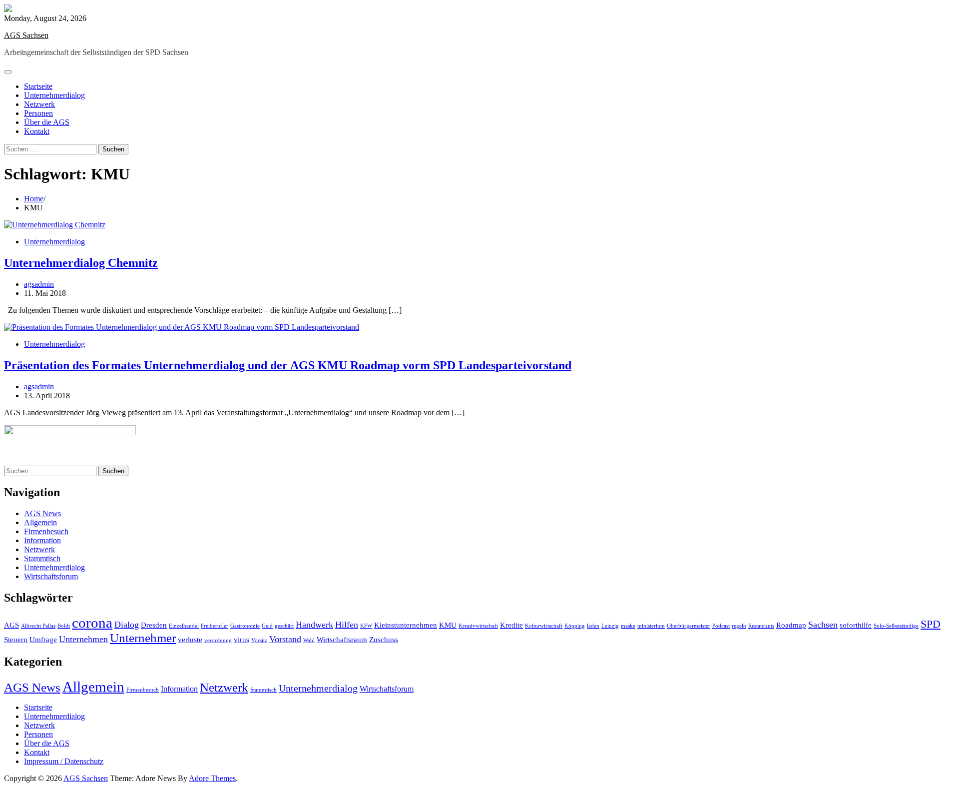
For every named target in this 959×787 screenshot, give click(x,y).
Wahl (309, 640)
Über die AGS (46, 122)
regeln (739, 626)
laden (593, 626)
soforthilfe (856, 625)
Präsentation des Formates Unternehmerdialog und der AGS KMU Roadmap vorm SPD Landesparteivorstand (287, 365)
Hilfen (346, 625)
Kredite (511, 625)
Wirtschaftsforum (51, 576)
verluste (190, 640)
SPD (931, 624)
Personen (38, 113)
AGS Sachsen (26, 35)
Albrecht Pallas (38, 626)
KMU (448, 625)
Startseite (38, 86)
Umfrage (43, 640)
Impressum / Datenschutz (63, 761)
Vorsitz (259, 640)
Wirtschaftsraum (342, 640)
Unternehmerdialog (54, 95)
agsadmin (39, 284)
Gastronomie (245, 626)
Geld (267, 626)
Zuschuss (383, 640)
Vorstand (285, 639)
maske (628, 626)
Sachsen (823, 625)
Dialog (126, 625)
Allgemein (40, 522)
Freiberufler (214, 626)
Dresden (154, 625)
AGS (11, 625)
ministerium (651, 626)
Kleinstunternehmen (405, 625)
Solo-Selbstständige (896, 626)
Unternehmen (83, 639)
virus (241, 640)
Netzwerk (39, 104)
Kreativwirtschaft (478, 626)
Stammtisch (42, 558)
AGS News (42, 513)
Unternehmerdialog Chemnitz (81, 262)
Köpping (574, 626)
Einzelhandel (184, 626)
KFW (366, 626)
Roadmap (791, 625)
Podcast (721, 626)
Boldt (63, 626)
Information (42, 540)
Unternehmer (143, 638)
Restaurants (761, 626)
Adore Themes (212, 778)
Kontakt (36, 131)
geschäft (284, 626)
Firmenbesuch (46, 531)
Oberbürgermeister (688, 626)
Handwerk (314, 625)
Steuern (15, 640)
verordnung (218, 640)
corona (92, 623)
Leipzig (610, 626)
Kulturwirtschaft (543, 626)
